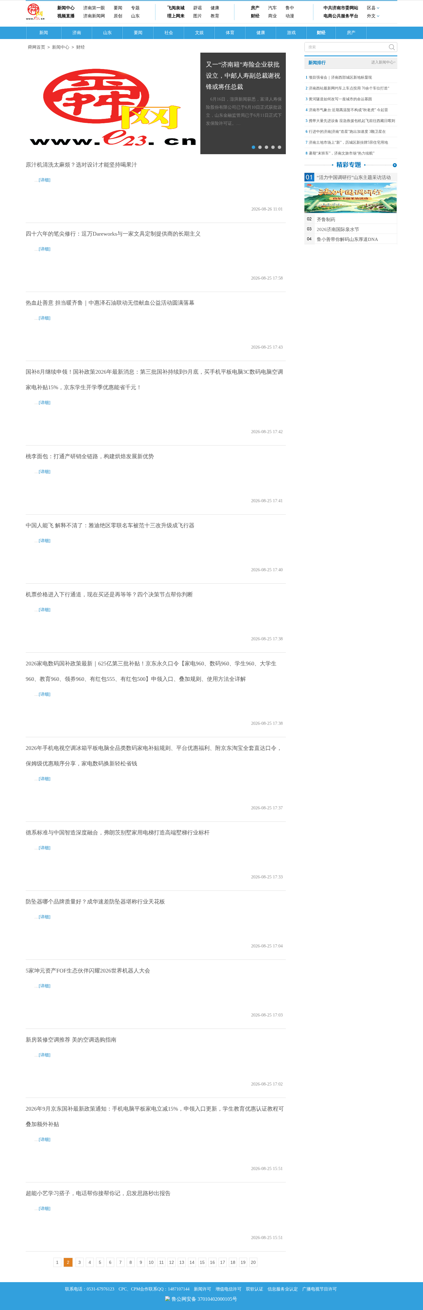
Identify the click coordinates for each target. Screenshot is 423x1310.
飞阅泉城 (176, 8)
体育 (230, 32)
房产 (255, 8)
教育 (215, 16)
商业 (272, 16)
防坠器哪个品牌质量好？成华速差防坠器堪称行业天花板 (95, 902)
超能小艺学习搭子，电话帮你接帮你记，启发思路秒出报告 (98, 1193)
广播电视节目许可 (319, 1289)
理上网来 (176, 16)
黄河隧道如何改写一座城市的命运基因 (340, 99)
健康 (215, 8)
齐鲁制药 (326, 219)
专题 (135, 8)
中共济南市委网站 (341, 8)
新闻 (43, 32)
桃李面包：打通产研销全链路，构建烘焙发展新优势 (90, 456)
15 (202, 1262)
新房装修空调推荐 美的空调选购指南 (71, 1040)
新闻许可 (202, 1289)
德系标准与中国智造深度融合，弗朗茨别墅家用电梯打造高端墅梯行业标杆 (118, 832)
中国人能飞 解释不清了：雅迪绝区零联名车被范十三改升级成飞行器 (110, 525)
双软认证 (254, 1289)
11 (161, 1262)
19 (243, 1262)
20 (253, 1262)
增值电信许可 (229, 1289)
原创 (118, 16)
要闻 (118, 8)
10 (151, 1262)
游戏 (291, 32)
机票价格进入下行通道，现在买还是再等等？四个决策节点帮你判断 (109, 594)
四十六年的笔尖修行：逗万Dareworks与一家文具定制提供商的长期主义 (113, 234)
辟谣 (197, 8)
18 (232, 1262)
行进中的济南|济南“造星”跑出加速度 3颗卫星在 (347, 131)
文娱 (199, 32)
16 (212, 1262)
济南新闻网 (94, 16)
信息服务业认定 (283, 1289)
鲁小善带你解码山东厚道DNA (347, 239)
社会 (168, 32)
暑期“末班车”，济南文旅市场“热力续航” (341, 153)
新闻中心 (66, 8)
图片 (197, 16)
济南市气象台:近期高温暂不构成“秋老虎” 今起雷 (348, 110)
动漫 (290, 16)
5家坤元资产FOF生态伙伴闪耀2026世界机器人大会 (88, 971)
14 (192, 1262)
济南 (76, 32)
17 (222, 1262)
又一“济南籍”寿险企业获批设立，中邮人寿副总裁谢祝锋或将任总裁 (243, 75)
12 (171, 1262)
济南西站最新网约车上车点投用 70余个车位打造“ (349, 88)
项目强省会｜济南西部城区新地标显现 (340, 77)
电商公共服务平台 (341, 16)
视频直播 (66, 16)
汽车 (272, 8)
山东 (135, 16)
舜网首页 (36, 47)
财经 (255, 16)
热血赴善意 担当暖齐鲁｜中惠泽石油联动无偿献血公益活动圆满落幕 (110, 303)
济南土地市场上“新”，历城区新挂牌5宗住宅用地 (348, 142)
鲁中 (290, 8)
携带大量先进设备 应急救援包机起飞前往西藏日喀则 (352, 121)
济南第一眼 (94, 8)
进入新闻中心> (383, 62)
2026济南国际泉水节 (338, 229)
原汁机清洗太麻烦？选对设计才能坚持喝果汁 (81, 165)
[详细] (44, 180)
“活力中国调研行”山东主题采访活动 (354, 177)
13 (181, 1262)
